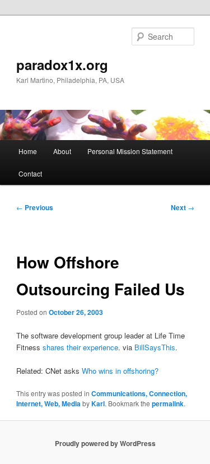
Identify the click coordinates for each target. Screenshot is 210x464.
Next (182, 207)
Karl (98, 403)
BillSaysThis (154, 347)
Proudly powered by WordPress (105, 443)
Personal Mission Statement (129, 151)
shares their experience (80, 347)
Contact (30, 173)
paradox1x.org (62, 64)
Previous (34, 207)
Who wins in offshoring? (120, 370)
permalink (168, 403)
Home (27, 151)
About (62, 151)
